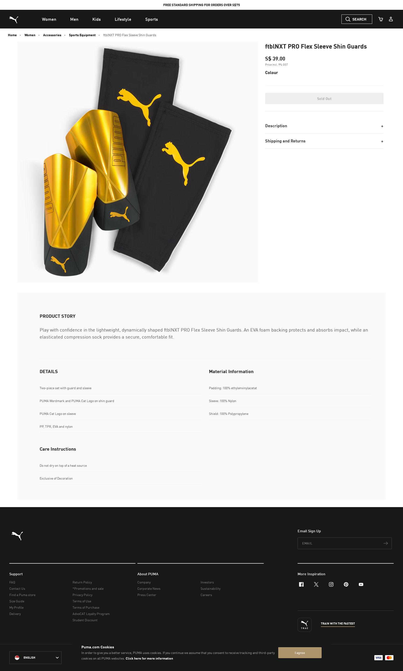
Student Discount (85, 620)
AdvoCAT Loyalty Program (91, 614)
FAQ (12, 582)
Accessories (52, 35)
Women (29, 35)
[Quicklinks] (391, 19)
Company (144, 582)
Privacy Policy (82, 595)
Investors (207, 582)
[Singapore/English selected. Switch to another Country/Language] (35, 658)
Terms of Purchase (86, 607)
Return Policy (82, 582)
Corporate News (148, 588)
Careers (206, 595)
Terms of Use (82, 601)
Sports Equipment (82, 35)
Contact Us (17, 588)
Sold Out (324, 98)
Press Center (146, 595)
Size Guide (16, 601)
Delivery (15, 614)
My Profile (16, 607)
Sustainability (210, 588)
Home (12, 35)
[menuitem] (49, 19)
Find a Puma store (22, 595)
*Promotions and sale (88, 588)
